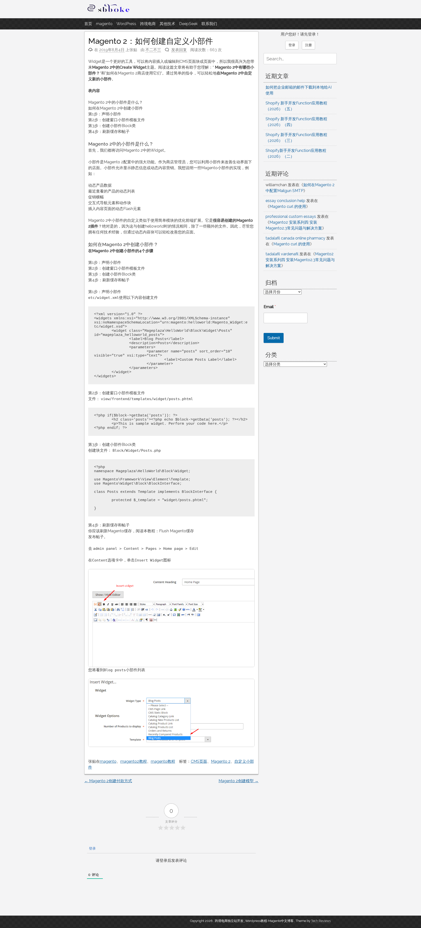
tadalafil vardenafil (282, 254)
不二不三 (153, 49)
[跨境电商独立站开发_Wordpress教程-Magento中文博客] (108, 12)
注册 (308, 45)
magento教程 (163, 761)
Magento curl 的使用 (287, 206)
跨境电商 (148, 23)
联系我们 (209, 23)
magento (104, 23)
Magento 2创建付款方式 (108, 781)
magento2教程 (133, 761)
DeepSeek (188, 23)
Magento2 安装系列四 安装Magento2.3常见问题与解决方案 (300, 260)
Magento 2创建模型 (238, 781)
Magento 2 (220, 761)
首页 (88, 23)
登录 (92, 848)
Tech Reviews (321, 921)
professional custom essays (291, 216)
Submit (273, 338)
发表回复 (179, 49)
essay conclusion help (285, 200)
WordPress (126, 23)
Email (270, 306)
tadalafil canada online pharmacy (295, 238)
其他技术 (167, 23)
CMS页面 (199, 761)
